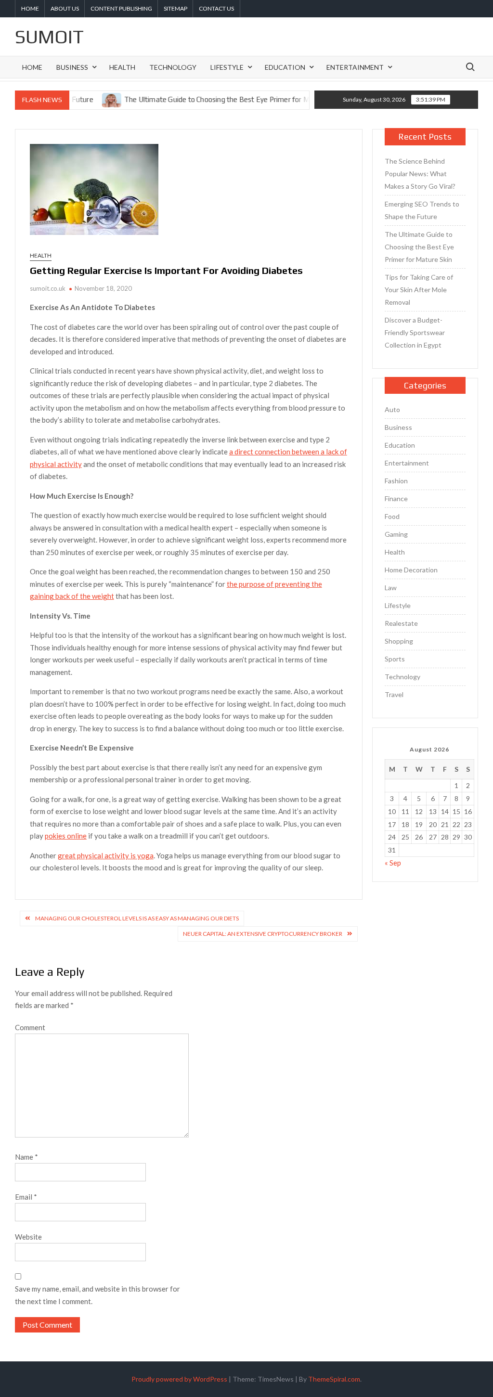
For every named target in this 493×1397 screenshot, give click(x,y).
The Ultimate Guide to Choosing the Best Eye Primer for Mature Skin (213, 99)
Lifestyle (227, 67)
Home (30, 8)
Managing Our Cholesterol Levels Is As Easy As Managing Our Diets (137, 918)
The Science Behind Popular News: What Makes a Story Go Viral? (420, 173)
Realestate (401, 623)
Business (72, 67)
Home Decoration (411, 570)
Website (28, 1236)
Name (26, 1156)
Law (391, 587)
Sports (395, 659)
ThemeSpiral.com (334, 1379)
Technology (172, 67)
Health (122, 67)
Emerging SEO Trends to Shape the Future (422, 210)
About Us (65, 8)
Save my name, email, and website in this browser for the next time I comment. (97, 1295)
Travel (394, 694)
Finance (396, 498)
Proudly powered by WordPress (179, 1379)
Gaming (396, 534)
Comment (30, 1027)
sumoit (49, 37)
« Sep (393, 862)
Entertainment (355, 67)
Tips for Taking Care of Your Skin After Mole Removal (419, 289)
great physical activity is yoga (106, 855)
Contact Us (216, 8)
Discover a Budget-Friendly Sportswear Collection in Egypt (415, 332)
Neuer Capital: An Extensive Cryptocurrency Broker (262, 933)
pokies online (66, 835)
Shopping (399, 641)
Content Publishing (121, 8)
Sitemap (175, 8)
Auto (392, 409)
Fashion (396, 481)
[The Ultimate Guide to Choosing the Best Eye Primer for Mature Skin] (92, 99)
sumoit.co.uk (47, 288)
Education (285, 67)
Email (26, 1196)
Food (392, 516)
